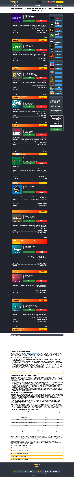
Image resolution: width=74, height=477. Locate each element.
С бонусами (46, 468)
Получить (43, 40)
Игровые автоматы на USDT (55, 106)
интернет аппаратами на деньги (34, 353)
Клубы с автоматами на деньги (56, 110)
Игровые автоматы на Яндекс (55, 107)
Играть (29, 20)
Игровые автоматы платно (55, 100)
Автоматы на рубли (29, 468)
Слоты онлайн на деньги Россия (56, 103)
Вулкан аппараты (38, 5)
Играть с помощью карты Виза (56, 109)
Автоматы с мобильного (38, 468)
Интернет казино (59, 5)
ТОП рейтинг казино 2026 (54, 113)
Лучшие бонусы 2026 (54, 111)
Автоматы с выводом (16, 5)
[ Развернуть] (18, 335)
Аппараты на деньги (53, 98)
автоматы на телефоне (15, 437)
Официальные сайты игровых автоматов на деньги (55, 102)
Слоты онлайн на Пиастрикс (55, 105)
